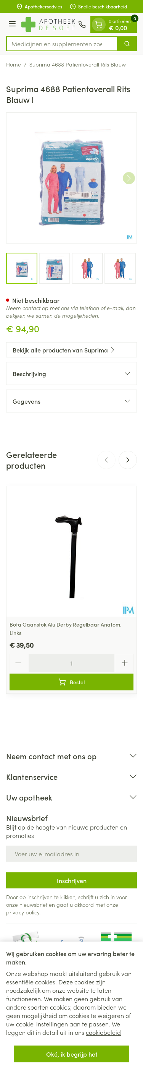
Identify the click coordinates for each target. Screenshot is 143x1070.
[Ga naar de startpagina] (48, 24)
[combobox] (62, 43)
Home (13, 64)
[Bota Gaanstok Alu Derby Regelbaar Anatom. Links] (71, 551)
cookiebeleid (103, 1032)
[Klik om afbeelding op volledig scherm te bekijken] (71, 178)
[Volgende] (129, 178)
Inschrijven (72, 880)
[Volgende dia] (128, 460)
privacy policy (22, 912)
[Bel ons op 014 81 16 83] (82, 24)
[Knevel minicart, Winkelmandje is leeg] (99, 24)
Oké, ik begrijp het (71, 1054)
